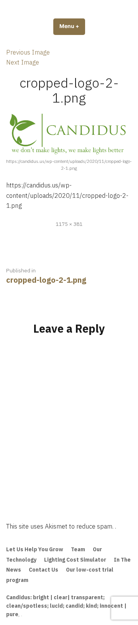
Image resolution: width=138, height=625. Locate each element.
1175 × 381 (69, 223)
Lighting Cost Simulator (75, 559)
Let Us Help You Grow (34, 549)
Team (78, 549)
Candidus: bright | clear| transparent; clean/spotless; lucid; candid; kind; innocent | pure (66, 606)
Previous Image (28, 52)
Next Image (22, 62)
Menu (72, 26)
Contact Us (43, 569)
